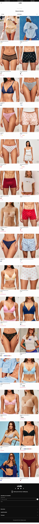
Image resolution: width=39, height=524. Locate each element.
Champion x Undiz (7, 0)
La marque (20, 8)
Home (18, 8)
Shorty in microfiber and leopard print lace (5, 71)
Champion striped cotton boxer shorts (5, 383)
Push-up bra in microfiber (3, 227)
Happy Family (33, 0)
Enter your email (3, 497)
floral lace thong (2, 353)
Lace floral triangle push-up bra (4, 290)
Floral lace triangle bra (22, 383)
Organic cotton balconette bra (4, 446)
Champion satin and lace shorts (4, 41)
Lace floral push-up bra (23, 446)
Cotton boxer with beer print (23, 71)
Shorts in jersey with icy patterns (24, 290)
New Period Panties (20, 0)
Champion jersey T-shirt (23, 353)
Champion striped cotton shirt (23, 41)
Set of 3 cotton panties (3, 164)
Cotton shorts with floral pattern (24, 164)
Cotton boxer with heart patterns (24, 227)
